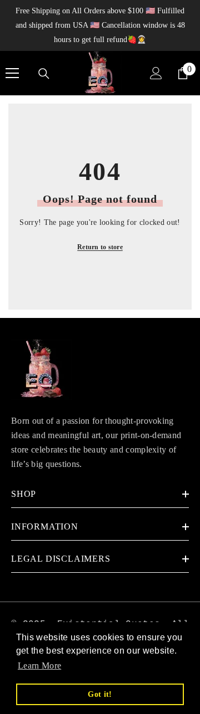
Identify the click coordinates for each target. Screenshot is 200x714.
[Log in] (156, 73)
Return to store (100, 247)
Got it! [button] (100, 694)
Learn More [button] (39, 665)
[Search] (44, 73)
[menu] (12, 73)
